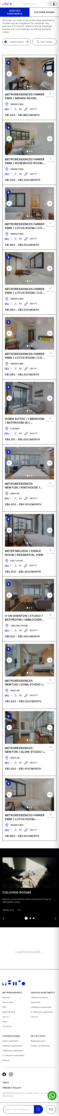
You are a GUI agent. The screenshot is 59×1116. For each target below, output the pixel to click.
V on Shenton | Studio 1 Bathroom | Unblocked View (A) (24, 617)
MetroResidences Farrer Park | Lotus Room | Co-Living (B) (24, 226)
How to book (7, 1002)
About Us (6, 997)
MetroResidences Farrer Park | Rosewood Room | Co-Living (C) (24, 161)
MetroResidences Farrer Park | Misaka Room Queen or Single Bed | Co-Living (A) (24, 96)
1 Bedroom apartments (12, 1046)
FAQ (4, 1007)
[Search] (38, 1109)
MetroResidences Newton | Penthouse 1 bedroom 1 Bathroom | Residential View (23, 485)
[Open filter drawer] (51, 1109)
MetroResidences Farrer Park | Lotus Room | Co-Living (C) (24, 291)
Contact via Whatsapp (40, 1046)
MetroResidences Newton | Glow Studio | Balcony (24, 750)
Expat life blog (8, 1012)
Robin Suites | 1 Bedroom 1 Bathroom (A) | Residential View (24, 420)
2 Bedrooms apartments (41, 1007)
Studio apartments (10, 1041)
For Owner (6, 1026)
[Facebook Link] (4, 1074)
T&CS (5, 1082)
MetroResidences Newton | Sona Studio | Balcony (24, 682)
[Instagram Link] (11, 1074)
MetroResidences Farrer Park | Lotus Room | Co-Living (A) (24, 356)
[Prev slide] (9, 74)
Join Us (5, 1017)
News (4, 1021)
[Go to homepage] (6, 4)
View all (34, 1017)
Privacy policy (11, 1087)
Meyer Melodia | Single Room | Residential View (24, 552)
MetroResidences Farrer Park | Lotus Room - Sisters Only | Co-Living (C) (24, 817)
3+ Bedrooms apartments (42, 1012)
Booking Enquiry (38, 1041)
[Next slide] (49, 74)
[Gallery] (29, 74)
